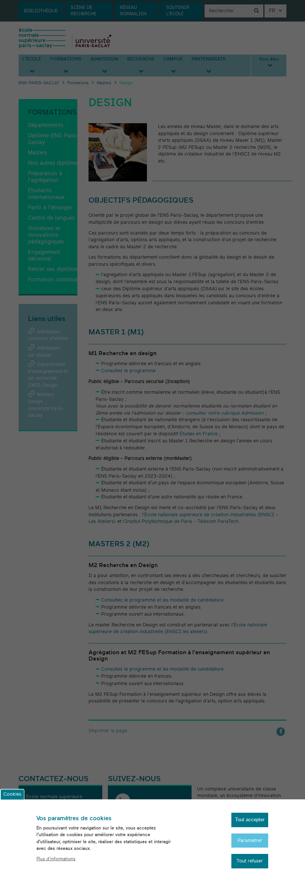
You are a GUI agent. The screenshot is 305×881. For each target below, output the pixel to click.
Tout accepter (249, 819)
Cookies (12, 794)
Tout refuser (250, 861)
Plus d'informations (56, 858)
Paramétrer (250, 840)
